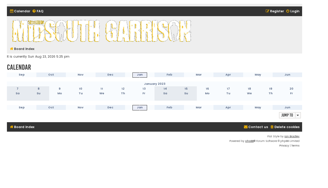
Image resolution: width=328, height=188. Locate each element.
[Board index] (102, 30)
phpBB (249, 141)
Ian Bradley (292, 136)
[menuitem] (19, 11)
